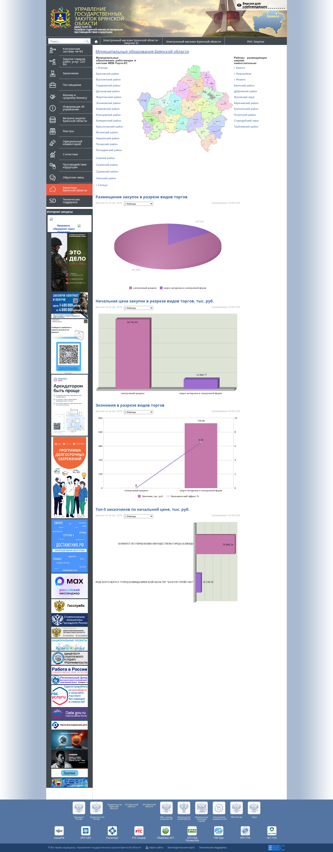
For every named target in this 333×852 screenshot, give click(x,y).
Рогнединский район (109, 150)
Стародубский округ (246, 120)
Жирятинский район (108, 97)
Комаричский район (108, 120)
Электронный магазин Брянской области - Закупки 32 (131, 41)
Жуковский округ (244, 97)
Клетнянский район (246, 108)
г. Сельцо (102, 185)
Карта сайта (156, 847)
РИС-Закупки (255, 41)
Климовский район (107, 108)
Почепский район (245, 114)
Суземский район (107, 164)
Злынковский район (108, 103)
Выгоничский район (108, 79)
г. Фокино (240, 79)
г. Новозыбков (242, 73)
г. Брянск (239, 67)
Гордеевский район (108, 85)
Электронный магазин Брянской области (193, 41)
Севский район (105, 158)
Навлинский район (107, 138)
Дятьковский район (108, 91)
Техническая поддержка (212, 847)
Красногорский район (109, 126)
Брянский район (244, 85)
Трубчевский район (246, 126)
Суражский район (107, 171)
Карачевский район (246, 103)
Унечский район (106, 178)
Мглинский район (107, 132)
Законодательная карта (181, 847)
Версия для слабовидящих (255, 5)
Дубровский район (245, 91)
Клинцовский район (108, 114)
